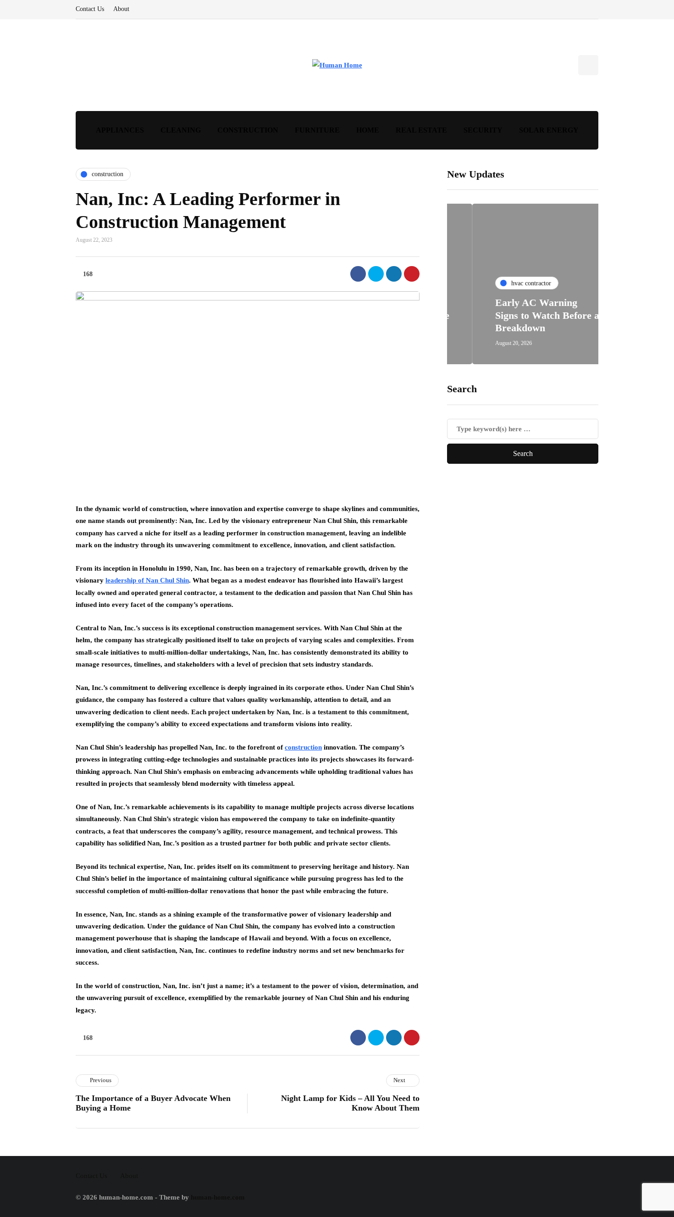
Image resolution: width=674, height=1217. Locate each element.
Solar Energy (549, 130)
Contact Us (90, 9)
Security (483, 130)
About (121, 9)
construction (303, 747)
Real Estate (421, 130)
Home (367, 130)
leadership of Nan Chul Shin (147, 580)
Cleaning (180, 130)
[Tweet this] (376, 274)
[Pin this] (412, 274)
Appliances (120, 130)
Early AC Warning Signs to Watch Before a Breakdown (522, 315)
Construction (247, 130)
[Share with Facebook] (358, 274)
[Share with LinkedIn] (394, 274)
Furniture (317, 130)
